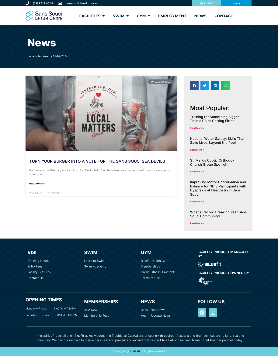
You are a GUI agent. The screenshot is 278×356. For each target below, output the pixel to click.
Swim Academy (95, 266)
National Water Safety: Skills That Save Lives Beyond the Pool (217, 141)
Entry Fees (34, 266)
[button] (194, 85)
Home (31, 56)
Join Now (90, 310)
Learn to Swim (94, 261)
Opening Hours (38, 261)
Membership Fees (96, 315)
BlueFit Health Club (154, 261)
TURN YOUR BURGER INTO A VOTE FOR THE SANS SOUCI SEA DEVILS (97, 161)
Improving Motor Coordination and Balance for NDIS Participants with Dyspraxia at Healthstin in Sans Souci (218, 188)
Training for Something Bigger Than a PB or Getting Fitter (214, 119)
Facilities (89, 16)
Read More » (37, 183)
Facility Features (39, 272)
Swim (118, 16)
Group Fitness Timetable (158, 272)
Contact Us (35, 278)
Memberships (150, 266)
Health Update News (156, 315)
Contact (223, 16)
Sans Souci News (153, 310)
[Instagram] (213, 312)
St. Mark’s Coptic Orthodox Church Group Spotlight (212, 162)
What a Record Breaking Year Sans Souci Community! (218, 214)
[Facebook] (202, 312)
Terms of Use (150, 278)
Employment (172, 16)
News (200, 16)
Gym (141, 16)
